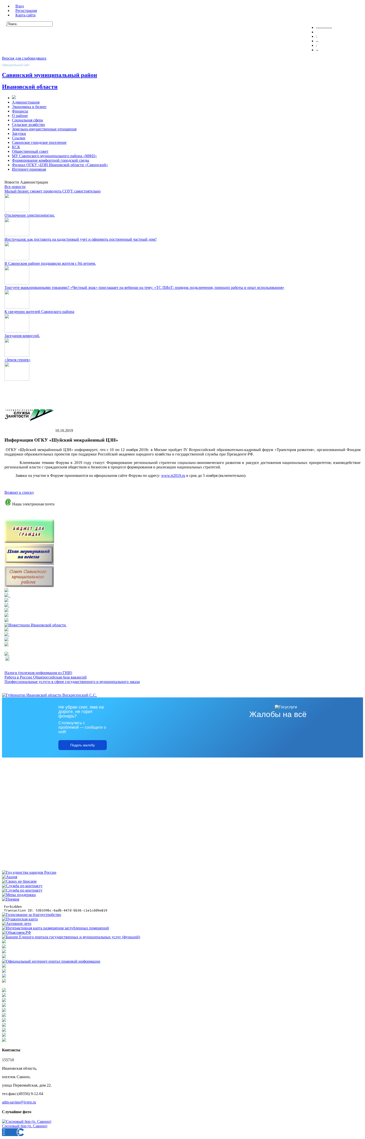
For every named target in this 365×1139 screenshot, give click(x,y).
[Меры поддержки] (19, 895)
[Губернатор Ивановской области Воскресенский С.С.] (49, 695)
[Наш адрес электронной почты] (7, 504)
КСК (16, 147)
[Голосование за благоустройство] (31, 914)
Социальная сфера (27, 120)
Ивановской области (30, 86)
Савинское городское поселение (39, 142)
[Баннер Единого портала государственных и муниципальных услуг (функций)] (71, 937)
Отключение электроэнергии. (29, 215)
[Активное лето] (16, 923)
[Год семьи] (29, 872)
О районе (20, 116)
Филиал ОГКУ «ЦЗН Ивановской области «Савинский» (60, 165)
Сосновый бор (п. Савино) (24, 1126)
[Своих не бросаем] (19, 881)
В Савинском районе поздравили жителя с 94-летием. (50, 263)
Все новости (15, 187)
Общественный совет (30, 151)
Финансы (20, 111)
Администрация (25, 102)
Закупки (19, 133)
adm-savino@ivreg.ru (19, 1102)
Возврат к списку (19, 492)
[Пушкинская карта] (20, 919)
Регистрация (26, 10)
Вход (19, 6)
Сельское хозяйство (28, 124)
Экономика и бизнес (29, 107)
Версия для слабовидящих (24, 58)
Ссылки (18, 138)
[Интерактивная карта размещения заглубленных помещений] (55, 928)
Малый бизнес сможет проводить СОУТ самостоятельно (52, 191)
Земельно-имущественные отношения (44, 129)
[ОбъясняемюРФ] (16, 932)
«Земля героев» (17, 360)
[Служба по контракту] (22, 886)
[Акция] (9, 877)
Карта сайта (25, 15)
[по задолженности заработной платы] (4, 976)
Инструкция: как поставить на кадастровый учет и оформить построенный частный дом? (80, 239)
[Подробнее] (29, 586)
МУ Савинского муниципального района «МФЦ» (54, 156)
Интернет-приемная (29, 169)
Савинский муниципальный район (49, 75)
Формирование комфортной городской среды (50, 160)
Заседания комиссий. (22, 336)
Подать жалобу (82, 745)
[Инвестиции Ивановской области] (35, 625)
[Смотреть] (6, 610)
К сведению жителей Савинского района (39, 311)
